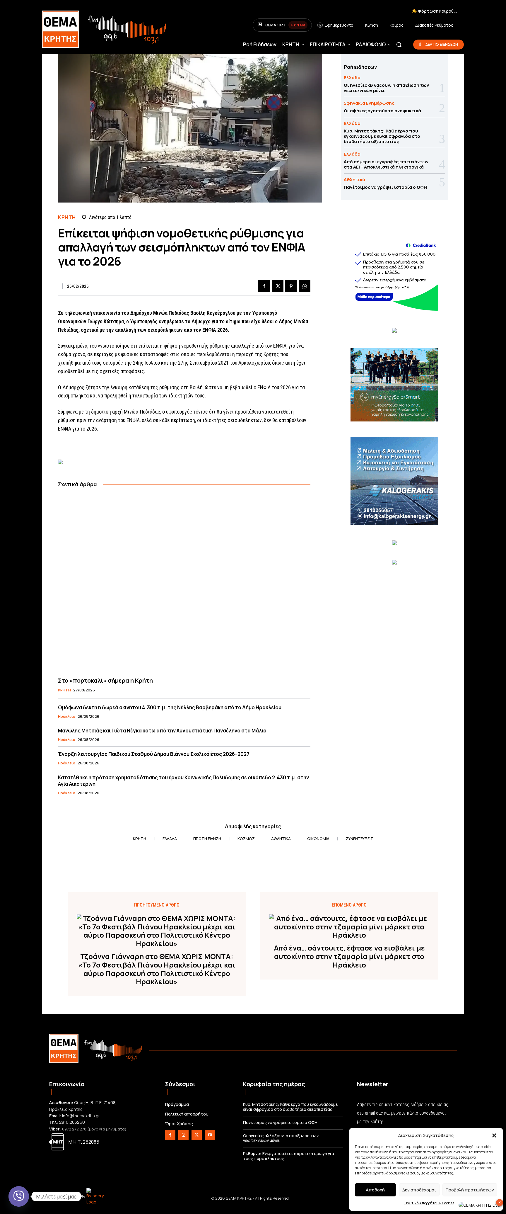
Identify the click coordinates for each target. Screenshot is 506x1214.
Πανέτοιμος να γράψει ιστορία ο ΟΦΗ (385, 187)
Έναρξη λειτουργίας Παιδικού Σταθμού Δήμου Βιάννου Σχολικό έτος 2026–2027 (153, 754)
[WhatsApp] (304, 286)
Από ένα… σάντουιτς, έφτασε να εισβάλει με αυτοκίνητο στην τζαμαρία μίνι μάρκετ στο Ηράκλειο (349, 956)
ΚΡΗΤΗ (67, 217)
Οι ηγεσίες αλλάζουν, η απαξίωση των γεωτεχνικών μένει (386, 87)
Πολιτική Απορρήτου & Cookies (429, 1203)
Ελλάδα (352, 77)
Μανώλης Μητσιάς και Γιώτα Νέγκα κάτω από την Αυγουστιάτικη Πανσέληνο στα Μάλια (162, 730)
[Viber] (18, 1196)
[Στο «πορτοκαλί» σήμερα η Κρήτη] (184, 582)
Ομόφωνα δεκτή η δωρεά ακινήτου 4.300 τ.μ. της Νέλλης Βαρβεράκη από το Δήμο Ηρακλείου (169, 707)
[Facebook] (264, 286)
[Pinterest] (291, 286)
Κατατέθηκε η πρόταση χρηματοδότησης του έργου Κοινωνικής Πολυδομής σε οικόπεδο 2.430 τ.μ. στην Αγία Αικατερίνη (183, 780)
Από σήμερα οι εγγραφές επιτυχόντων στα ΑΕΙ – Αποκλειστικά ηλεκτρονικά (386, 164)
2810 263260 (72, 1122)
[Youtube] (210, 1135)
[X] (277, 286)
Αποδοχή (375, 1190)
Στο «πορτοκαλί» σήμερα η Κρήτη (105, 680)
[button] (494, 1135)
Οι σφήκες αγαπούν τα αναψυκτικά (382, 111)
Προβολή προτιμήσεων (470, 1190)
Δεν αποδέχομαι (419, 1190)
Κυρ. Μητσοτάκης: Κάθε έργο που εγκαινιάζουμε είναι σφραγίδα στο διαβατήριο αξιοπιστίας (382, 136)
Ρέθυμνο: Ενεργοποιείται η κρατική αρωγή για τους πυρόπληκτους (288, 1156)
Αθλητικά (354, 179)
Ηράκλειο (66, 716)
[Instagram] (183, 1135)
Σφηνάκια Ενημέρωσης (369, 103)
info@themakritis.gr (81, 1115)
